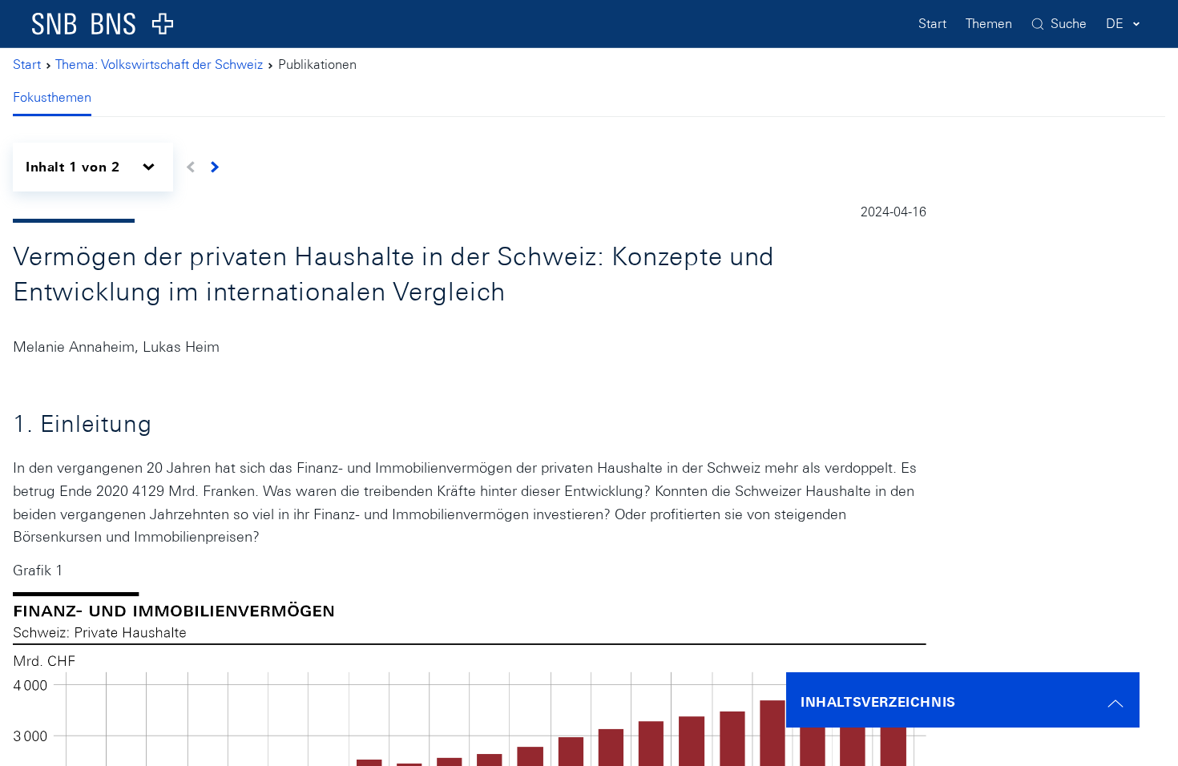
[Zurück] (191, 167)
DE (1115, 23)
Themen (989, 23)
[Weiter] (214, 167)
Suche (1069, 23)
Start (932, 23)
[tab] (58, 99)
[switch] (93, 167)
